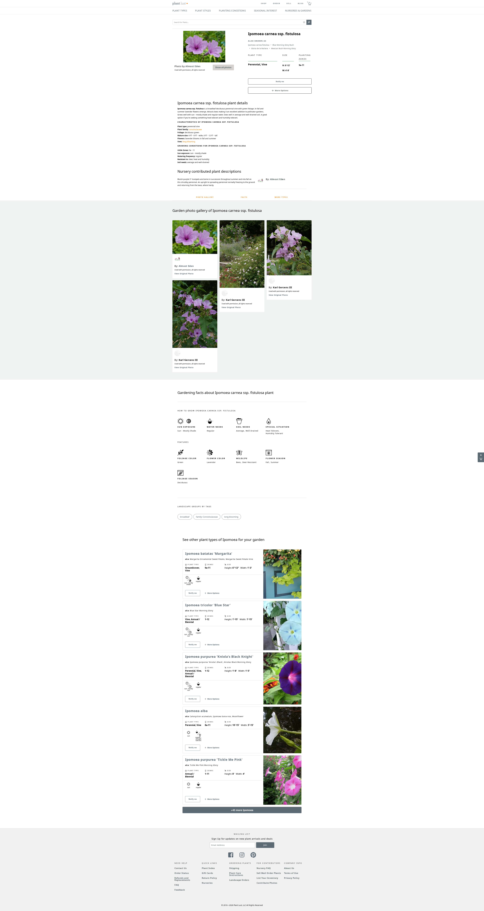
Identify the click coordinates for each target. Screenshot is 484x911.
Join (265, 845)
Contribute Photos (267, 883)
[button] (304, 22)
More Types (281, 197)
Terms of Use (291, 873)
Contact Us (180, 868)
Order (276, 3)
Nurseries (207, 883)
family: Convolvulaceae (207, 516)
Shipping (234, 868)
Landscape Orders (239, 880)
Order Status (181, 873)
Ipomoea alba (196, 711)
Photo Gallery (205, 197)
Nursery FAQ (264, 868)
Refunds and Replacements (182, 879)
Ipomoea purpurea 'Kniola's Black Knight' (219, 656)
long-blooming (189, 141)
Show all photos (223, 67)
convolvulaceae (195, 129)
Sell (289, 3)
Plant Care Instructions (236, 874)
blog (301, 3)
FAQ (176, 885)
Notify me (280, 81)
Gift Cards (207, 873)
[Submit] (308, 22)
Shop (264, 3)
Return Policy (209, 878)
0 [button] (309, 2)
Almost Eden (186, 265)
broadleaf (184, 516)
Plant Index (208, 868)
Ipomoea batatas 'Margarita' (208, 553)
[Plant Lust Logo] (180, 3)
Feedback (179, 889)
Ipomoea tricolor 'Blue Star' (208, 605)
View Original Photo (183, 273)
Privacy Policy (291, 878)
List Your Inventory (267, 878)
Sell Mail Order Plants (269, 873)
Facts (244, 197)
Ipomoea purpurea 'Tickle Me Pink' (214, 759)
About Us (289, 868)
